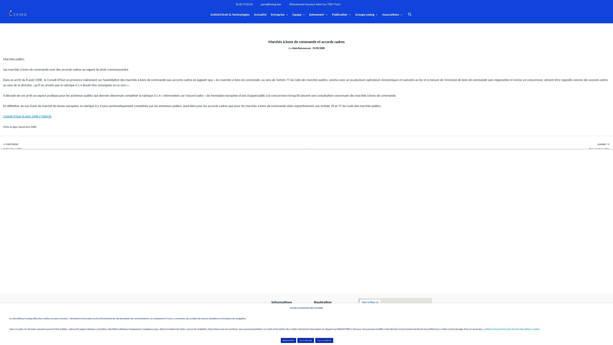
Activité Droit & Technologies (230, 14)
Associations (390, 14)
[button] (286, 14)
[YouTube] (373, 4)
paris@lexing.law (271, 4)
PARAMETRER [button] (288, 340)
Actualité (260, 14)
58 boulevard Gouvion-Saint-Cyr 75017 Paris (315, 4)
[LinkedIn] (380, 4)
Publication (339, 14)
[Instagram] (360, 4)
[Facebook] (354, 4)
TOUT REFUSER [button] (305, 340)
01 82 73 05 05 (244, 4)
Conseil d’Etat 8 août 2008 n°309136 (27, 116)
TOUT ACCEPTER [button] (324, 340)
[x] (367, 4)
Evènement (316, 14)
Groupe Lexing (364, 14)
